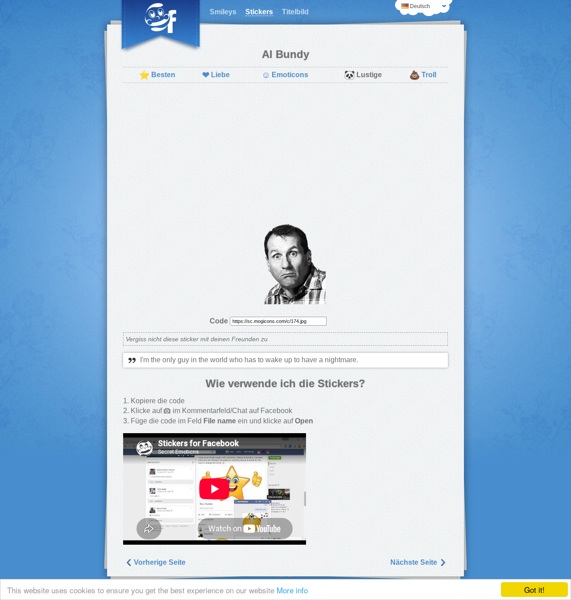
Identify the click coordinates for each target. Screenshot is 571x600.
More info (292, 590)
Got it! (534, 589)
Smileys (223, 12)
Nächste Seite (414, 562)
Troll (422, 75)
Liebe (216, 75)
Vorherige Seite (159, 562)
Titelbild (295, 12)
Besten (157, 75)
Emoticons (284, 75)
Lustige (363, 75)
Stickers (259, 12)
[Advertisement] (285, 154)
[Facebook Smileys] (160, 27)
